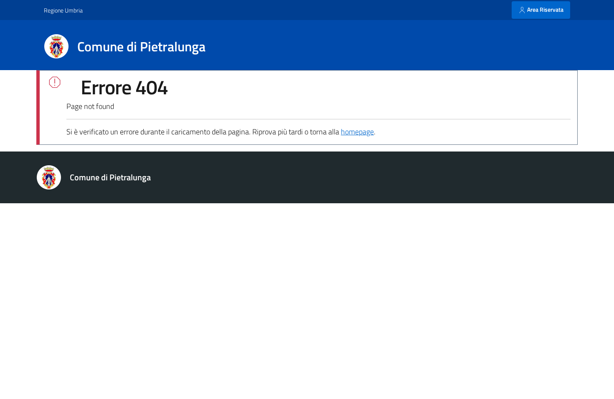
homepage (357, 131)
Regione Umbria (63, 10)
